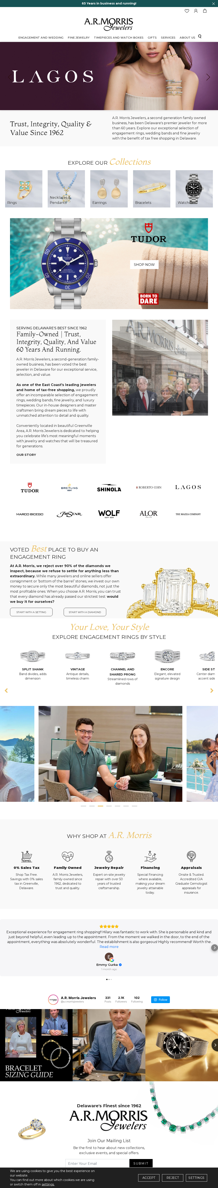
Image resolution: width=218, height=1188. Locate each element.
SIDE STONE (158, 669)
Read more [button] (109, 947)
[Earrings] (109, 188)
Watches (185, 203)
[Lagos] (188, 487)
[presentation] (9, 77)
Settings (196, 1178)
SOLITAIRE (203, 669)
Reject (172, 1178)
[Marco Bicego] (29, 514)
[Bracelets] (151, 188)
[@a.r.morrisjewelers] (53, 999)
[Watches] (194, 188)
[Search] (199, 36)
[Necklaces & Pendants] (66, 188)
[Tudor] (109, 263)
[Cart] (204, 10)
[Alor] (148, 514)
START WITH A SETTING (31, 612)
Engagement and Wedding (40, 37)
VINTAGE (24, 669)
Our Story (26, 455)
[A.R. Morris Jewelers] (109, 24)
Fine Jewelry (79, 37)
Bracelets (143, 203)
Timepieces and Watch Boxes (118, 37)
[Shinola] (109, 487)
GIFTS (152, 37)
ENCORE (113, 669)
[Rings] (23, 188)
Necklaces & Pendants (60, 200)
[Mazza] (188, 514)
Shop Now (144, 265)
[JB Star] (69, 514)
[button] (83, 806)
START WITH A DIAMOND (85, 612)
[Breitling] (69, 487)
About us (187, 37)
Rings (12, 203)
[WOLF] (109, 514)
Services (168, 37)
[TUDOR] (29, 487)
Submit (140, 1163)
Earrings (99, 203)
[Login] (195, 10)
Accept (148, 1178)
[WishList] (186, 10)
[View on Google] (109, 957)
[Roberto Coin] (148, 487)
